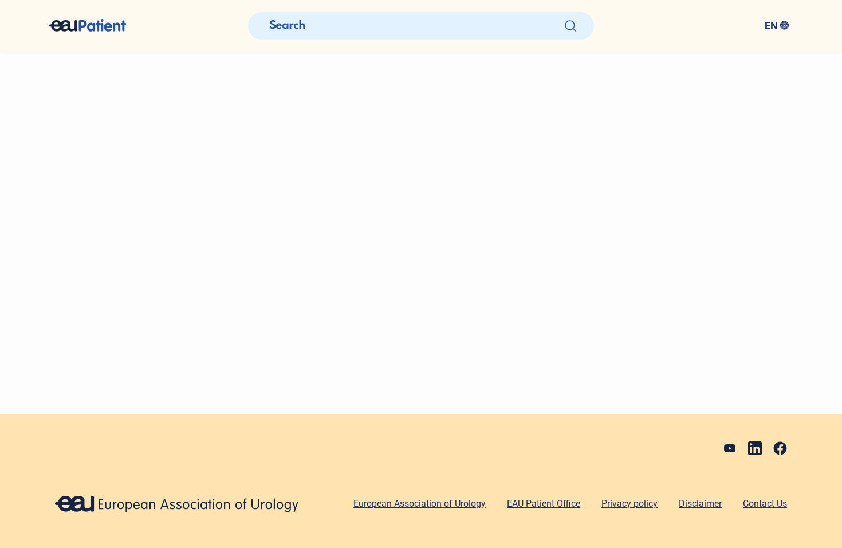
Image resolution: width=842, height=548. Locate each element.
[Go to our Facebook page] (780, 448)
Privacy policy (629, 503)
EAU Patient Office (543, 503)
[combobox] (696, 26)
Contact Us (765, 503)
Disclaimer (700, 503)
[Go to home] (98, 26)
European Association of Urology (419, 503)
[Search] (570, 26)
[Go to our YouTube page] (730, 448)
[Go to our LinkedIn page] (755, 448)
